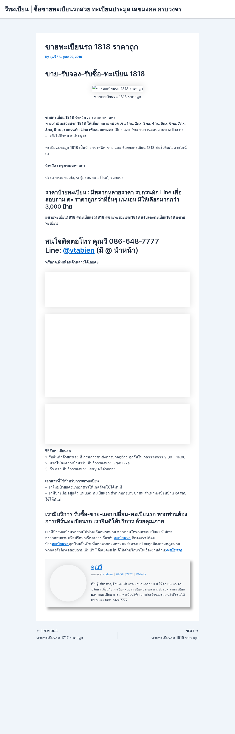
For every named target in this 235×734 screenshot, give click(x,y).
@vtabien (79, 250)
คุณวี (96, 567)
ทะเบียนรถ (122, 538)
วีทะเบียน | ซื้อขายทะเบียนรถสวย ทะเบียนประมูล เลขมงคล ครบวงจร (93, 9)
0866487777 (124, 574)
